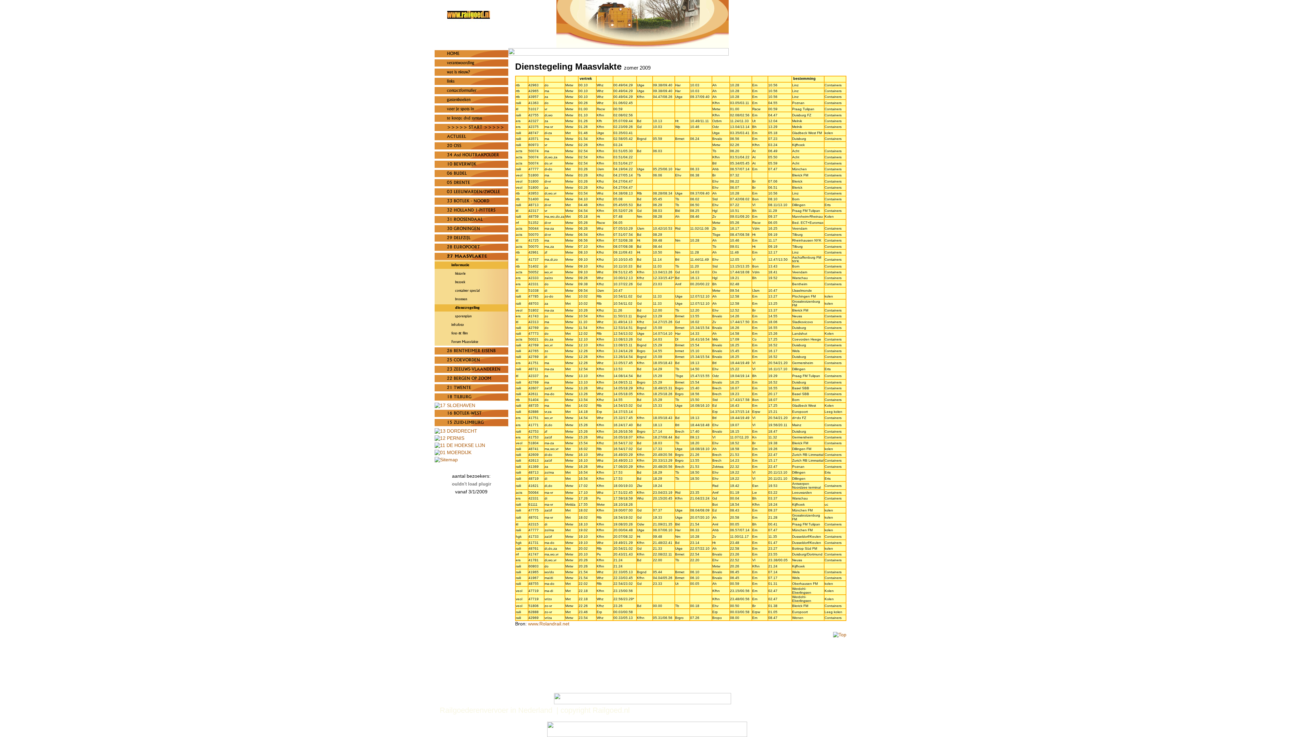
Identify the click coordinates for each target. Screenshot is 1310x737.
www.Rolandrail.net (548, 623)
